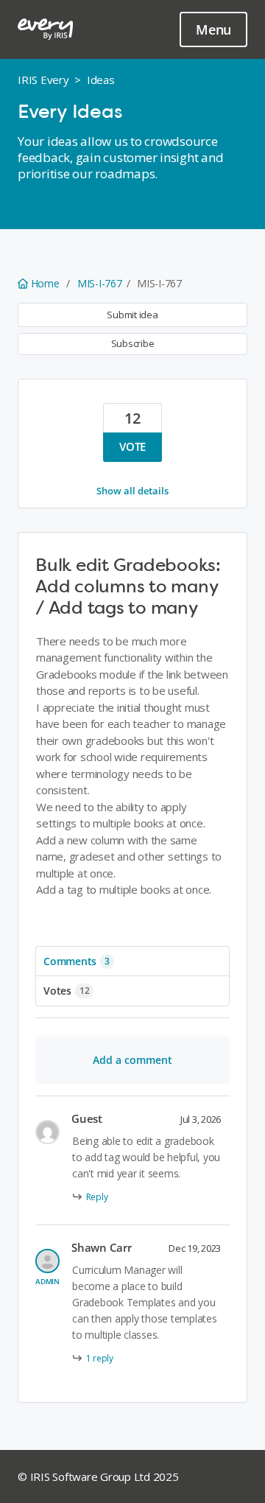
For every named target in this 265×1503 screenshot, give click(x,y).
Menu (213, 29)
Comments (76, 961)
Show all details (132, 490)
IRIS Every (43, 79)
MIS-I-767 (99, 283)
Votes (66, 991)
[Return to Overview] (45, 29)
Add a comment (132, 1060)
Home (45, 283)
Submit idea (132, 314)
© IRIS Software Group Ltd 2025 (98, 1476)
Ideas (101, 79)
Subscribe (133, 343)
